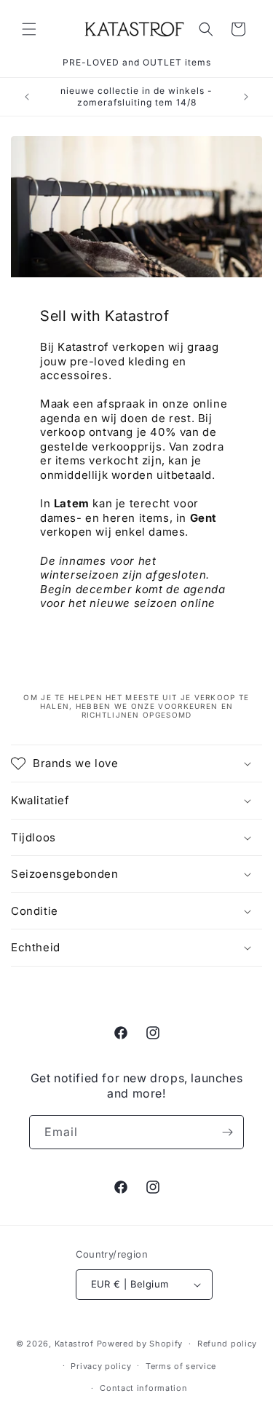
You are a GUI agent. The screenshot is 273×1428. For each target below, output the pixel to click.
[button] (29, 29)
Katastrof (74, 1343)
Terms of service (181, 1366)
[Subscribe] (227, 1132)
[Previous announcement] (27, 97)
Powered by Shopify (140, 1343)
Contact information (143, 1388)
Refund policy (227, 1343)
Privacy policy (101, 1366)
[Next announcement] (246, 97)
